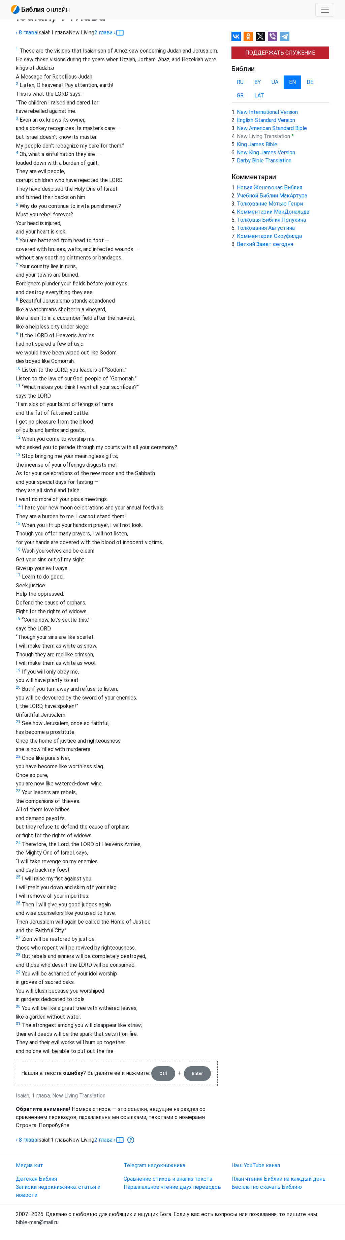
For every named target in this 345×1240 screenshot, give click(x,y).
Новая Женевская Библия (269, 187)
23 (18, 790)
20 (18, 687)
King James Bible (257, 144)
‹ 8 (26, 32)
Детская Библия (36, 1179)
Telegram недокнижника (154, 1165)
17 (18, 575)
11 (18, 385)
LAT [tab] (259, 95)
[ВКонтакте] (236, 36)
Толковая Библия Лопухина (271, 220)
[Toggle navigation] (324, 10)
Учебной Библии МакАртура (272, 195)
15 (18, 523)
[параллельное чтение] (120, 32)
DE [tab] (310, 82)
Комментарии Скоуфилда (269, 236)
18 (18, 618)
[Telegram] (284, 36)
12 (18, 437)
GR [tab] (240, 95)
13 (18, 454)
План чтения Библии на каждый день (278, 1179)
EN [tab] (292, 82)
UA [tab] (275, 82)
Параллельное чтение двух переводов (172, 1187)
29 (18, 972)
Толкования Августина (266, 228)
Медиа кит (29, 1165)
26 (18, 903)
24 (18, 842)
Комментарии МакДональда (273, 212)
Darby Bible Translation (264, 160)
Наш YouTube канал (255, 1165)
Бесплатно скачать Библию (266, 1187)
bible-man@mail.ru (37, 1222)
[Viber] (272, 36)
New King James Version (266, 152)
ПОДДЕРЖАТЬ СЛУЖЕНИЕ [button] (280, 53)
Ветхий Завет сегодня (265, 244)
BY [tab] (257, 82)
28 (18, 954)
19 (18, 670)
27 (18, 937)
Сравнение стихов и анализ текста (168, 1179)
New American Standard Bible (272, 128)
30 (18, 1006)
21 (18, 721)
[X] (260, 36)
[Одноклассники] (248, 36)
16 (18, 549)
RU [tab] (240, 82)
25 (18, 877)
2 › (105, 32)
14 (18, 506)
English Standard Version (266, 120)
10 (18, 368)
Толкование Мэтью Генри (270, 203)
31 (18, 1023)
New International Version (267, 112)
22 (18, 756)
